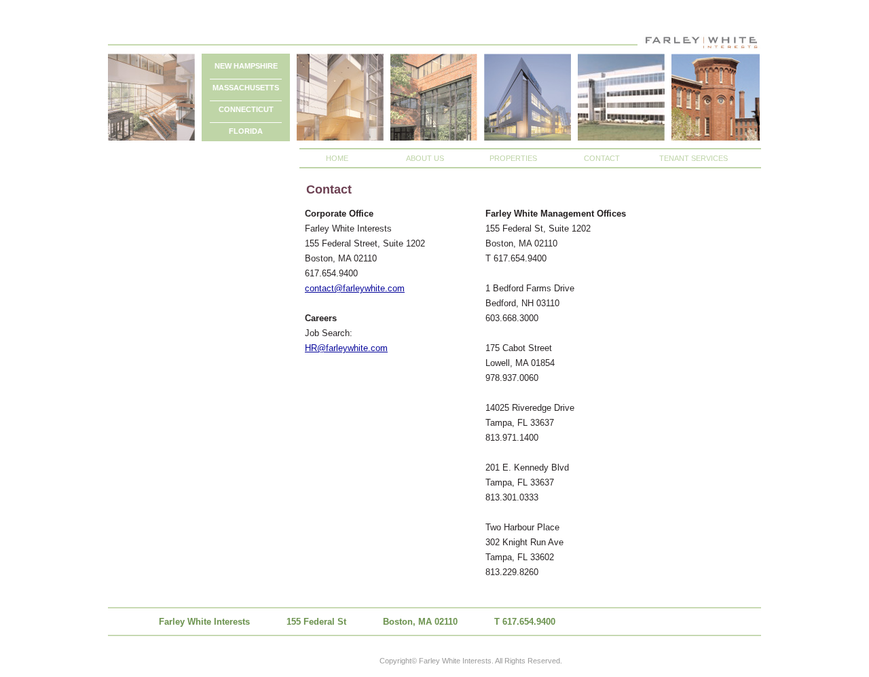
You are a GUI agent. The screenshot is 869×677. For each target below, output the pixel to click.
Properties (513, 158)
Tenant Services (693, 158)
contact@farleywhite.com (355, 288)
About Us (425, 158)
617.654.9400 (528, 622)
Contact (602, 158)
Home (337, 158)
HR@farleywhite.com (346, 348)
